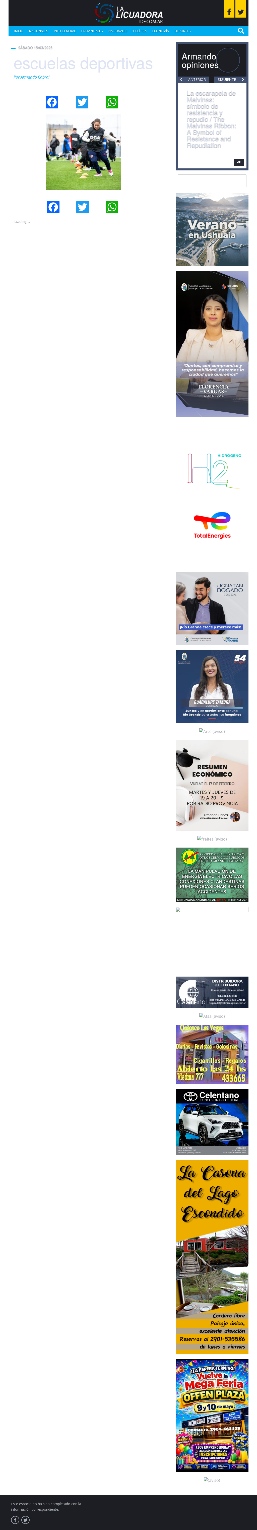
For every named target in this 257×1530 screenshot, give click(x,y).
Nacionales (38, 31)
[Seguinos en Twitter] (240, 9)
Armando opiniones (200, 60)
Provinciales (92, 31)
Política (140, 31)
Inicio (18, 31)
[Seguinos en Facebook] (229, 9)
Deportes (183, 31)
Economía (160, 31)
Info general (65, 31)
